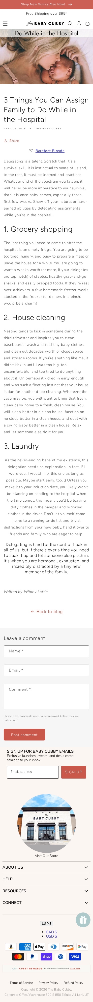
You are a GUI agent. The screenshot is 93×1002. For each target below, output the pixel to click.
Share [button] (14, 140)
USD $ (46, 924)
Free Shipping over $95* (46, 13)
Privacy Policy (48, 983)
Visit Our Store (46, 855)
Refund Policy (73, 983)
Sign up (74, 772)
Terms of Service (21, 983)
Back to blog (49, 612)
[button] (5, 23)
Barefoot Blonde (49, 150)
